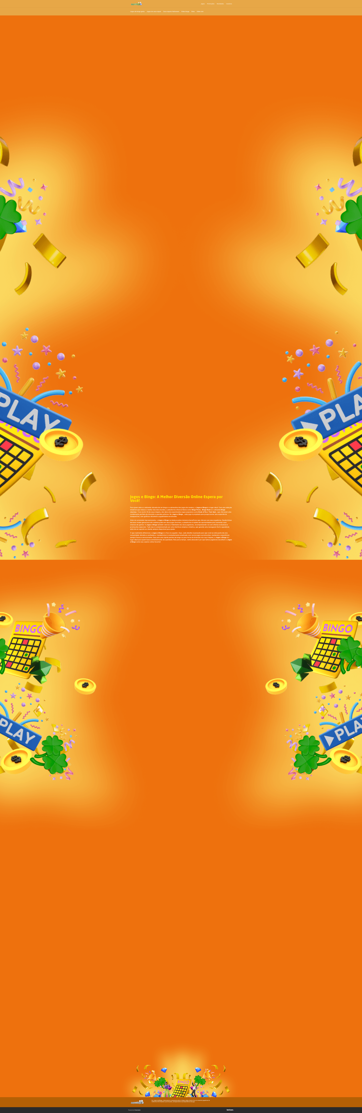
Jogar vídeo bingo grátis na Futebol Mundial (186, 1033)
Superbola (140, 469)
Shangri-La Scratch (143, 374)
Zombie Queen (142, 121)
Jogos (203, 4)
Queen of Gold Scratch (145, 216)
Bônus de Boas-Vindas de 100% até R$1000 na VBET (163, 572)
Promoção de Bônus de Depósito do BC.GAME (153, 667)
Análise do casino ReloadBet (217, 606)
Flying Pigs (140, 311)
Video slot (200, 11)
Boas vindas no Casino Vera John (148, 774)
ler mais (209, 613)
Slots (193, 11)
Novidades (220, 4)
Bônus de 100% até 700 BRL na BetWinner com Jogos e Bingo (160, 702)
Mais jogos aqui (181, 481)
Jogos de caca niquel (154, 11)
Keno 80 (139, 437)
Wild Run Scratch (143, 342)
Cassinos (229, 4)
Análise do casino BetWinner (217, 691)
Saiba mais (137, 55)
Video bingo (185, 11)
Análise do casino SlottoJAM (216, 649)
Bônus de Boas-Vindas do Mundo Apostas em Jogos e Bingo (159, 738)
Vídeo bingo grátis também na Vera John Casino (188, 871)
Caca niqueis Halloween (171, 11)
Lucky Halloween (143, 152)
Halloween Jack (142, 184)
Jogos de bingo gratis (137, 11)
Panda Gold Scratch (144, 247)
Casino (216, 609)
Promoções (210, 4)
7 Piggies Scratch (143, 279)
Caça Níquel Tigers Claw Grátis (180, 911)
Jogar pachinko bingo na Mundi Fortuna (184, 1073)
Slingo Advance (142, 406)
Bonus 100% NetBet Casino (179, 992)
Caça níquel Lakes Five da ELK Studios (184, 952)
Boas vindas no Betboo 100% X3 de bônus (151, 810)
